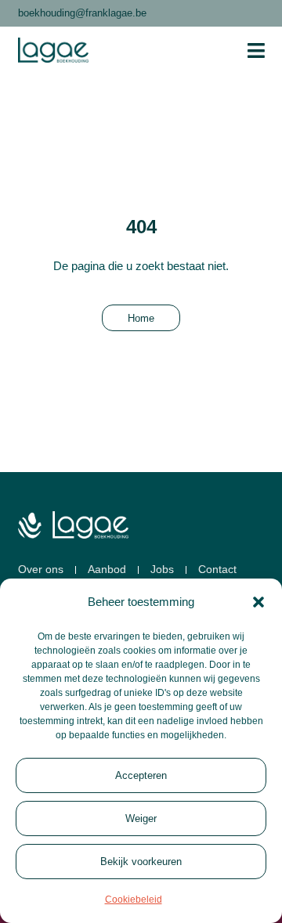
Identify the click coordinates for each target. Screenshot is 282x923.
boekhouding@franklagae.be (82, 13)
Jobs (162, 569)
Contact (217, 569)
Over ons (40, 569)
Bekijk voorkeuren (141, 861)
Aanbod (107, 569)
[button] (258, 602)
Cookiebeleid (133, 899)
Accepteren (141, 775)
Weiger (141, 818)
